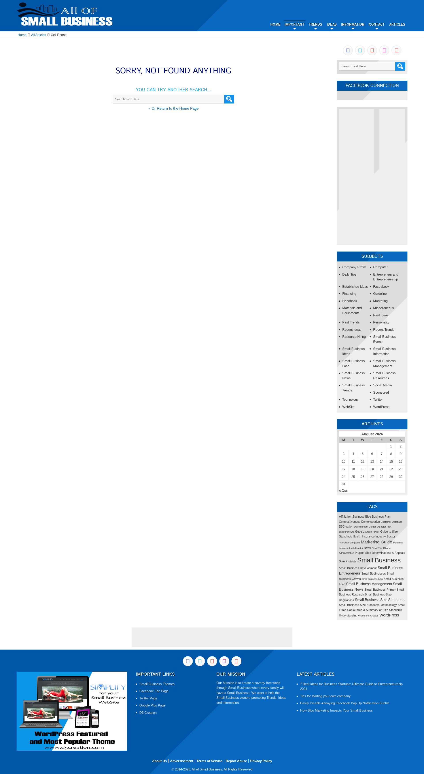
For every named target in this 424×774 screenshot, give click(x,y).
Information (352, 24)
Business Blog (361, 516)
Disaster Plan (384, 526)
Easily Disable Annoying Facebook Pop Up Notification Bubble (344, 703)
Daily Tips (349, 274)
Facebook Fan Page (153, 691)
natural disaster (354, 548)
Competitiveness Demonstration (359, 521)
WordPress (381, 407)
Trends (315, 24)
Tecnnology (350, 399)
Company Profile (354, 267)
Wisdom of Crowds (368, 615)
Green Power (372, 531)
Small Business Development (358, 568)
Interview (344, 542)
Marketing (380, 301)
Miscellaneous (383, 308)
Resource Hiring (354, 336)
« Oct (343, 490)
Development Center (365, 526)
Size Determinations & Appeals (385, 552)
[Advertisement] (356, 175)
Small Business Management (369, 584)
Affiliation (345, 516)
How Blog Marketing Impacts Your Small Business (336, 710)
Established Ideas (355, 286)
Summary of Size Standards (384, 610)
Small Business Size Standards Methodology (368, 605)
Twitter (378, 399)
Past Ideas (381, 315)
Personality (381, 322)
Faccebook (381, 286)
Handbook (349, 301)
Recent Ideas (352, 329)
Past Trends (351, 322)
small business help (372, 579)
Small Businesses (373, 573)
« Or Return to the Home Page (173, 108)
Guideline (380, 293)
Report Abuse (236, 761)
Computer (380, 267)
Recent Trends (383, 329)
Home (275, 24)
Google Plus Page (152, 705)
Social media (356, 610)
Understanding (348, 615)
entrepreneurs (346, 531)
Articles (397, 24)
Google (359, 531)
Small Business (379, 560)
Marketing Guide (376, 542)
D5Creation (346, 526)
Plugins (359, 552)
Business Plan (381, 516)
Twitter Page (148, 698)
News (367, 548)
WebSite (348, 407)
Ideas (332, 24)
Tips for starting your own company (325, 696)
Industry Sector (385, 536)
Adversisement (181, 761)
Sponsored (381, 392)
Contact (376, 24)
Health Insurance (364, 536)
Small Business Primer (380, 589)
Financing (349, 293)
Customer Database (391, 521)
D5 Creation (148, 712)
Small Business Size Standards (379, 600)
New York (377, 548)
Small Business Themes (157, 684)
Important (294, 24)
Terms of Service (209, 761)
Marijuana (355, 542)
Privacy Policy (261, 761)
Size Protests (347, 561)
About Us (159, 761)
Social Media (382, 385)
